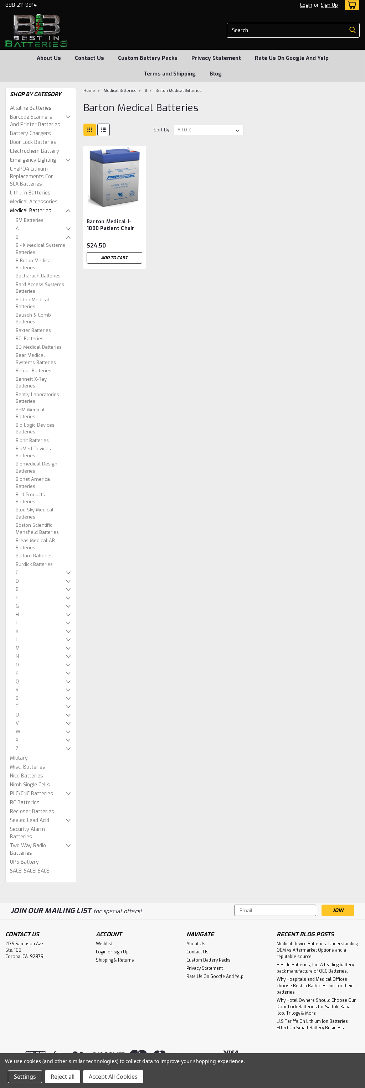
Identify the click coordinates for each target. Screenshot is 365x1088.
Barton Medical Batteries (32, 303)
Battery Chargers (30, 133)
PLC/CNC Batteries (31, 793)
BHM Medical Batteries (30, 413)
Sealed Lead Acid (29, 820)
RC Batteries (25, 802)
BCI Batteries (29, 338)
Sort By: (162, 130)
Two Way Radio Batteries (28, 849)
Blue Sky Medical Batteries (34, 513)
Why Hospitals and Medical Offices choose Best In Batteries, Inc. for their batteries (315, 986)
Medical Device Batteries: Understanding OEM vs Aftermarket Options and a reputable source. (317, 950)
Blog (216, 73)
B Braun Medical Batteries (34, 264)
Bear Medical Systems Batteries (36, 358)
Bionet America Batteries (33, 482)
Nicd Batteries (26, 775)
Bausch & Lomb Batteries (33, 318)
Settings (25, 1077)
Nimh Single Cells (30, 784)
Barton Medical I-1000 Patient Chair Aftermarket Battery (114, 225)
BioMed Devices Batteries (33, 452)
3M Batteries (29, 220)
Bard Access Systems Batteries (40, 288)
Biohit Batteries (32, 440)
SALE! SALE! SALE (29, 871)
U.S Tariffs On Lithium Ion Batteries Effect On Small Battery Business (312, 1025)
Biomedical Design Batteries (36, 467)
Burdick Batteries (34, 564)
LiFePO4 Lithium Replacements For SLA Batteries (31, 176)
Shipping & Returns (115, 960)
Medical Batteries (30, 210)
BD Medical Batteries (39, 347)
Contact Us (89, 58)
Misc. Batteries (27, 767)
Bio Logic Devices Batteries (35, 428)
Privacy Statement (216, 58)
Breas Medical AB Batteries (35, 544)
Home (89, 90)
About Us (49, 58)
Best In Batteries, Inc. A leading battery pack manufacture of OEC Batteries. (315, 968)
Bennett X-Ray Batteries (31, 382)
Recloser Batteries (32, 811)
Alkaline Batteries (31, 108)
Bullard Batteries (34, 556)
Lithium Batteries (30, 192)
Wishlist (104, 944)
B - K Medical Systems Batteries (40, 248)
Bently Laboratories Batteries (37, 398)
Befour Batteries (33, 371)
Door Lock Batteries (33, 142)
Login (306, 5)
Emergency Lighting (33, 160)
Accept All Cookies (113, 1077)
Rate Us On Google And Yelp (292, 58)
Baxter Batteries (33, 330)
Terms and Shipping (170, 73)
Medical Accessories (34, 201)
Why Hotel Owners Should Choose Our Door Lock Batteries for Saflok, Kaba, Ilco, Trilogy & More (316, 1007)
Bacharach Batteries (38, 276)
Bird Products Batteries (30, 498)
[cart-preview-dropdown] (350, 5)
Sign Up (329, 5)
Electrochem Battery (34, 151)
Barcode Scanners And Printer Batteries (35, 121)
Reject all (62, 1077)
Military (19, 758)
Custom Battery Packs (148, 58)
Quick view (114, 202)
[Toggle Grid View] (89, 130)
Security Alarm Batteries (27, 833)
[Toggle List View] (103, 130)
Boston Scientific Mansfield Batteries (37, 528)
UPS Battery (24, 862)
